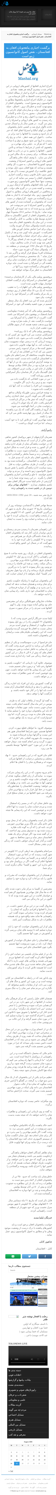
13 (28, 1456)
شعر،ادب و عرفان (17, 1395)
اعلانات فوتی (14, 1375)
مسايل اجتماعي (37, 34)
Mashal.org (47, 34)
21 (34, 1460)
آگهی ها (32, 1487)
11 (16, 1456)
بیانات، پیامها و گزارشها (19, 1380)
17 (11, 1460)
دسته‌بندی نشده (15, 1385)
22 (39, 1460)
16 (44, 1456)
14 (34, 1456)
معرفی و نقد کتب (17, 1434)
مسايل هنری (14, 1419)
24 (11, 1463)
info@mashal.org (41, 1491)
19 (22, 1460)
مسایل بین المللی (17, 1424)
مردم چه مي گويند (17, 1409)
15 (39, 1456)
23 (44, 1460)
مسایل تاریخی (15, 1429)
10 (11, 1456)
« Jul (10, 1471)
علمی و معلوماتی (16, 1400)
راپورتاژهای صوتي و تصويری (22, 1390)
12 (22, 1456)
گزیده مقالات (14, 1404)
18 (17, 1460)
